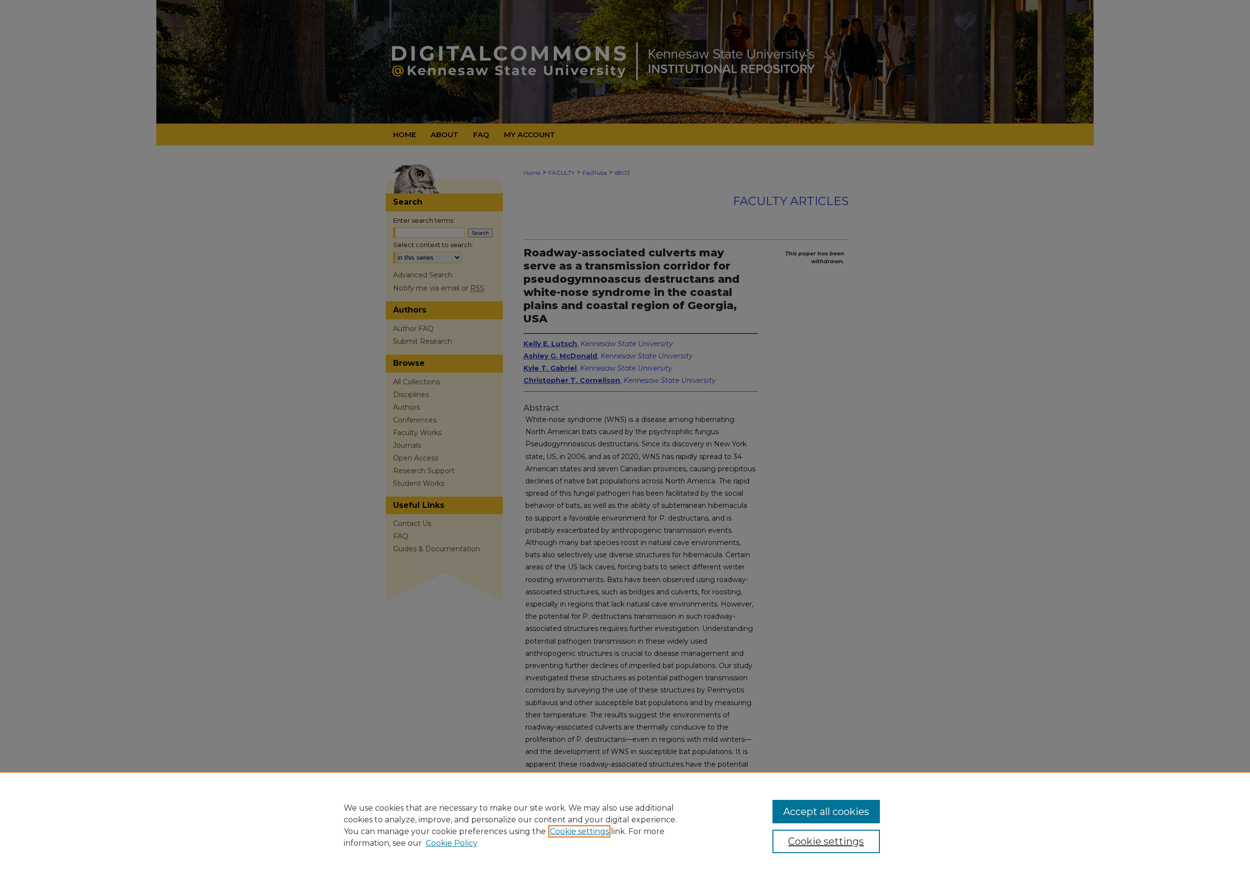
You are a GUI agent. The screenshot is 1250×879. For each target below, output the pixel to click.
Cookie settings (579, 831)
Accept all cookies (826, 811)
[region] (625, 825)
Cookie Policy (452, 843)
